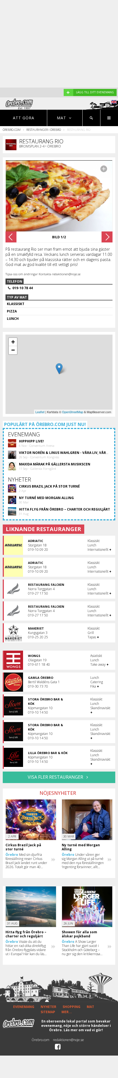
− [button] (13, 350)
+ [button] (13, 341)
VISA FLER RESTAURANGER (56, 777)
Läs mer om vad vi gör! (83, 1030)
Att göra (23, 117)
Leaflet (39, 412)
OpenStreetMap (72, 412)
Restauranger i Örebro (43, 129)
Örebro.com (12, 129)
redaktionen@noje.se (68, 1040)
